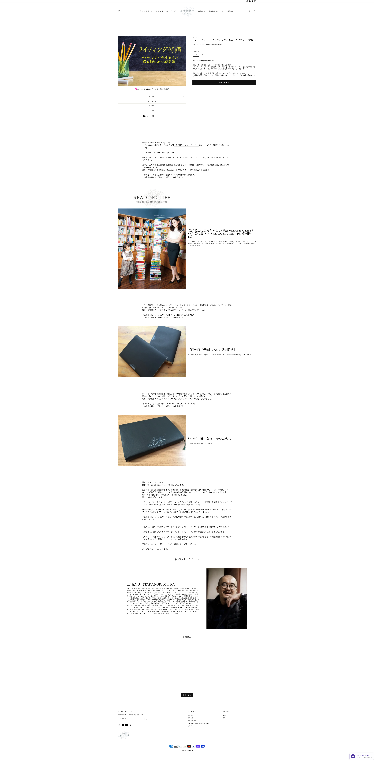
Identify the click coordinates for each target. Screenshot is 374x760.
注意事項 (152, 110)
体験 (224, 718)
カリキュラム (152, 101)
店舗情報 (202, 11)
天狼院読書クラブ (216, 11)
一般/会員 (195, 51)
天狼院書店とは (146, 11)
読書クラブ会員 (192, 720)
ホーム (194, 37)
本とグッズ (171, 11)
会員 (202, 55)
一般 (195, 55)
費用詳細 (152, 96)
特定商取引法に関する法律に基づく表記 (199, 723)
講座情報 (160, 11)
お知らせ (190, 715)
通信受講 (152, 105)
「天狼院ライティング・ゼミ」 (186, 145)
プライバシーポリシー (194, 726)
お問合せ (230, 11)
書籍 (224, 715)
